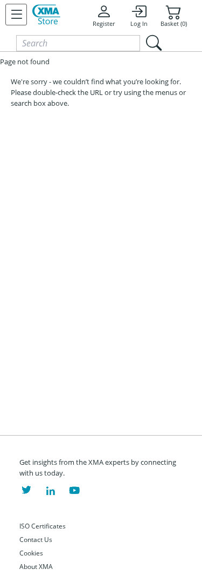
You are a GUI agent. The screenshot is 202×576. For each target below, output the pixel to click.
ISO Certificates (42, 526)
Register (104, 24)
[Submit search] (153, 43)
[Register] (16, 14)
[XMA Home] (46, 14)
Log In (139, 24)
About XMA (36, 566)
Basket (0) (174, 24)
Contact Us (35, 539)
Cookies (31, 553)
